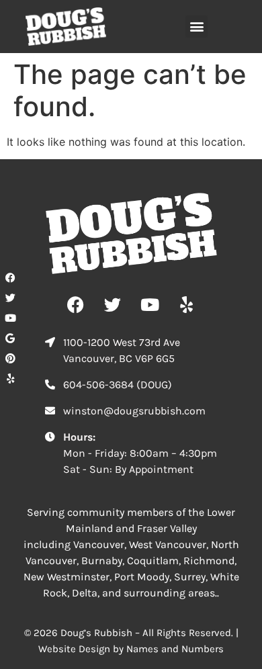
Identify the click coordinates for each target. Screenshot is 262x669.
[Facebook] (10, 277)
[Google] (10, 338)
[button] (196, 26)
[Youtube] (10, 318)
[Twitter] (10, 297)
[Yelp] (10, 378)
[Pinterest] (10, 358)
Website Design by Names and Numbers (131, 649)
